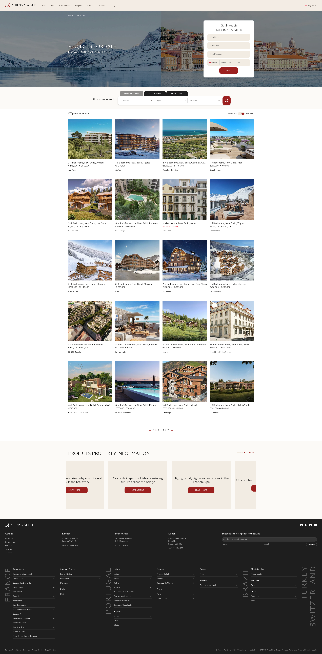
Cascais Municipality (122, 596)
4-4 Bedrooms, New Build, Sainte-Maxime (90, 405)
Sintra (116, 583)
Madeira (203, 581)
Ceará (253, 592)
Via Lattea (17, 601)
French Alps (18, 569)
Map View (232, 114)
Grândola (161, 579)
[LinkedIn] (310, 525)
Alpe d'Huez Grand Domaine (25, 636)
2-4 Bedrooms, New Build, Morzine (86, 284)
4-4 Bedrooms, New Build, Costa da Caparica (187, 163)
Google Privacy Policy (284, 650)
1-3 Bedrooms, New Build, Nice (226, 163)
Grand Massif (18, 632)
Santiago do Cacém (165, 583)
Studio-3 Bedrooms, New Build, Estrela (135, 405)
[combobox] (213, 62)
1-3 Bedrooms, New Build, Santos (180, 223)
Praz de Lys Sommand (22, 574)
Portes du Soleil (19, 623)
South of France (67, 569)
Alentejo (160, 569)
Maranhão (255, 581)
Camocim (255, 596)
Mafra (116, 579)
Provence (64, 583)
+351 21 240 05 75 (175, 548)
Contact (101, 6)
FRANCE (8, 584)
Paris (62, 589)
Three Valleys (18, 579)
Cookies (26, 650)
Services (8, 546)
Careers (8, 553)
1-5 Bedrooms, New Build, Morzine (228, 284)
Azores (203, 569)
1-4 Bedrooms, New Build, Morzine (181, 405)
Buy (44, 6)
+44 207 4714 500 (70, 545)
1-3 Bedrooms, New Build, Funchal (86, 345)
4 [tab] (244, 452)
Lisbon (117, 569)
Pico (202, 574)
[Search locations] (113, 5)
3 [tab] (242, 452)
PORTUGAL (109, 590)
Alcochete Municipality (123, 592)
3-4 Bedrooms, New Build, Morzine (133, 284)
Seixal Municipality (122, 601)
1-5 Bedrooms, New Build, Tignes (132, 163)
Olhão (116, 625)
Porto (159, 589)
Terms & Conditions (13, 650)
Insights (78, 6)
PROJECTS (80, 16)
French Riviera (66, 574)
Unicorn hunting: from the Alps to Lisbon (224, 480)
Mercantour (18, 587)
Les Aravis (17, 592)
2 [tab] (240, 452)
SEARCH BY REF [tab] (154, 93)
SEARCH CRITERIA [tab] (131, 93)
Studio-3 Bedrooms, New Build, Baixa (229, 345)
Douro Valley (162, 598)
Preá (253, 601)
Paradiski (17, 596)
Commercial (64, 6)
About (90, 6)
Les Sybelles (18, 627)
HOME (70, 16)
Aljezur (116, 616)
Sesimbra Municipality (123, 605)
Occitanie (64, 579)
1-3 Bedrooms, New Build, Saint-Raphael (231, 405)
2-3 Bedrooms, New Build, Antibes (86, 163)
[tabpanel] (174, 100)
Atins (253, 585)
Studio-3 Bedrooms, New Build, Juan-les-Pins (139, 223)
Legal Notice (50, 650)
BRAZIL (246, 582)
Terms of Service (305, 650)
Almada (117, 587)
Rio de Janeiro (257, 569)
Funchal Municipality (208, 585)
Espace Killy (18, 614)
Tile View (250, 114)
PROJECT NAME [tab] (177, 93)
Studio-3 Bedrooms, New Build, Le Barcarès (138, 345)
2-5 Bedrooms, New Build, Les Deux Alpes (185, 284)
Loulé (116, 621)
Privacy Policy (38, 650)
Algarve (117, 612)
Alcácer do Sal (163, 574)
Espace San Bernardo (22, 583)
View (241, 113)
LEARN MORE (98, 490)
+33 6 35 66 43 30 (122, 545)
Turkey (305, 568)
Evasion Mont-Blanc (21, 618)
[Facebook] (306, 525)
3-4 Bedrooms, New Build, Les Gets (87, 223)
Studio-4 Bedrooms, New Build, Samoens (184, 345)
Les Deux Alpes (19, 605)
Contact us (10, 542)
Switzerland (313, 568)
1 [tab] (238, 452)
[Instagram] (301, 525)
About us (9, 538)
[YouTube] (315, 525)
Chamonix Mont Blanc (22, 610)
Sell (52, 6)
